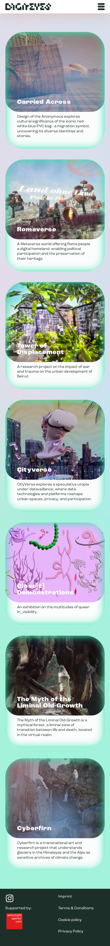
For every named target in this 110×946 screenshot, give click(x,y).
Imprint (65, 897)
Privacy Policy (70, 931)
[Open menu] (101, 6)
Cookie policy (70, 920)
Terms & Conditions (76, 908)
